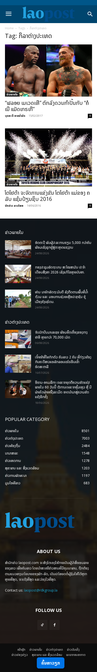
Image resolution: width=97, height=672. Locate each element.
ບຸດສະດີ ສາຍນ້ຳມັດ (15, 115)
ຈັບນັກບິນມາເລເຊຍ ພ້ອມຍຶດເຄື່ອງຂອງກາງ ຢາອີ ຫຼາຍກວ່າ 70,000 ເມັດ (61, 334)
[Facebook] (54, 625)
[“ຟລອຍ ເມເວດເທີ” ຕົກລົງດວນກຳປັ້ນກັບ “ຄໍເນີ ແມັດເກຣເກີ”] (48, 70)
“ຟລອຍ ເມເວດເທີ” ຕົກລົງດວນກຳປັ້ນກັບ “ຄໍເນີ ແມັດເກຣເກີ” (47, 105)
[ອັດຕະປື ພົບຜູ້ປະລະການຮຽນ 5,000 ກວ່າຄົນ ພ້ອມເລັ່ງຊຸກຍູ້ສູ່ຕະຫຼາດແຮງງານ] (18, 249)
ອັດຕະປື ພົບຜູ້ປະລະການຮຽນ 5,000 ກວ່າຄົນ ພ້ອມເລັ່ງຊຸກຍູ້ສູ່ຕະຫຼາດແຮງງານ (63, 245)
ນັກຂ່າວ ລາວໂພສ (14, 205)
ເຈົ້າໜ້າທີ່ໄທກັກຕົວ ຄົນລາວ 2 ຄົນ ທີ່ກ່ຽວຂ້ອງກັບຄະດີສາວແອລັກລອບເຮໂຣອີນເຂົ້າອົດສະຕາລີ (63, 362)
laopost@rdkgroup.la (40, 590)
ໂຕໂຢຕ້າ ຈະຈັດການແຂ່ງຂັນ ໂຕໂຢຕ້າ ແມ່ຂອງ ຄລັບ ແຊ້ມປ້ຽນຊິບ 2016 (47, 195)
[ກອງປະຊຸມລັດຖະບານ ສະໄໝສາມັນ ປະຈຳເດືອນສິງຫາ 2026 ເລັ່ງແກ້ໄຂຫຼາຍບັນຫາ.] (18, 274)
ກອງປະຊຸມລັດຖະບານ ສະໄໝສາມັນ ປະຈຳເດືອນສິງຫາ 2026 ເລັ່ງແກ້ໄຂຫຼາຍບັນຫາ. (60, 269)
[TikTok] (42, 625)
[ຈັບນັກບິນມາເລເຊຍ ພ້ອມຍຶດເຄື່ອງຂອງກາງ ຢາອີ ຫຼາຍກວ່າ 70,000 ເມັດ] (18, 339)
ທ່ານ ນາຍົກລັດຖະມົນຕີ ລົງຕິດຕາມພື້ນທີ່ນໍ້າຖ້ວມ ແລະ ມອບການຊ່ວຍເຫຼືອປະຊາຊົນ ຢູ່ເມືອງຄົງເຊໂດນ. (61, 297)
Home (9, 28)
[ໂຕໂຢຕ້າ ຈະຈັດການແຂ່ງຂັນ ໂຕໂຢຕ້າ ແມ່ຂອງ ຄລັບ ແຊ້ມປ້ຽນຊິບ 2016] (48, 157)
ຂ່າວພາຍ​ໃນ (12, 94)
